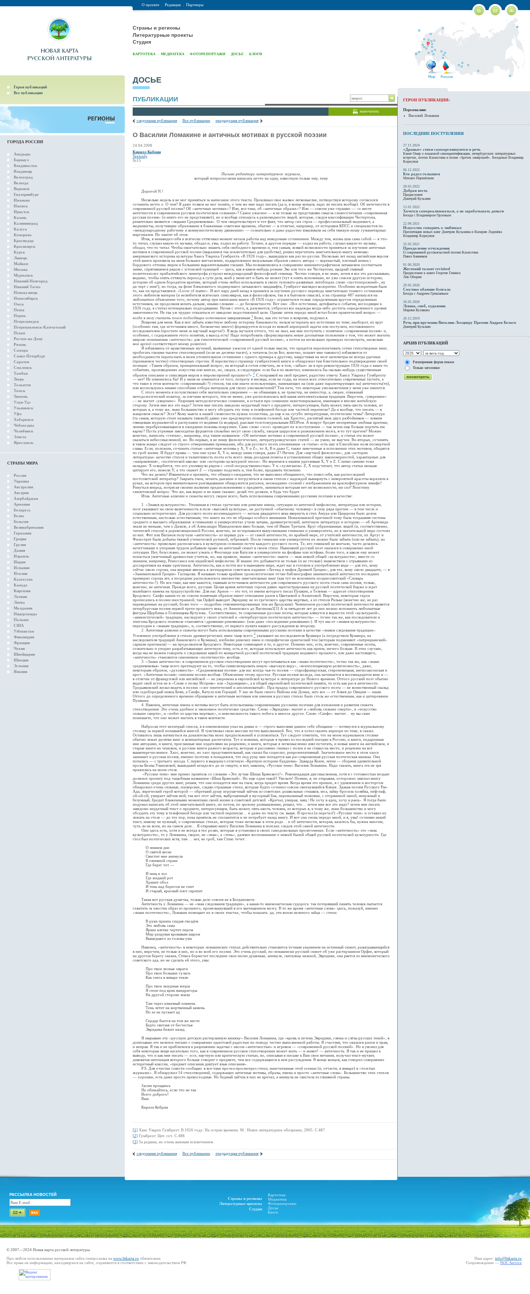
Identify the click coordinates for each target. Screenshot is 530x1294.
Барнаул (21, 160)
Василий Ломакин (423, 115)
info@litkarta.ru (508, 1258)
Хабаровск (24, 419)
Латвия (20, 596)
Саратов (21, 362)
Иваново (22, 200)
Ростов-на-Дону (28, 338)
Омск (19, 304)
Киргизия (22, 591)
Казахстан (23, 579)
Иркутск (21, 212)
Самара (21, 350)
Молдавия (23, 608)
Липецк (20, 258)
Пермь (20, 315)
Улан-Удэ (22, 402)
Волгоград (23, 177)
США (19, 625)
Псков (19, 333)
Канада (20, 585)
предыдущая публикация (237, 120)
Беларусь (22, 510)
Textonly (140, 156)
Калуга (20, 229)
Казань (20, 217)
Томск (19, 390)
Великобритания (29, 527)
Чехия (19, 648)
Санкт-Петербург (29, 356)
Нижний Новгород (31, 281)
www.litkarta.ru (126, 1258)
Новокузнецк (25, 292)
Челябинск (23, 431)
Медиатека (172, 54)
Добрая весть (415, 190)
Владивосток (25, 165)
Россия (20, 475)
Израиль (21, 556)
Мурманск (23, 275)
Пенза (19, 310)
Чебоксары (24, 425)
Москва (21, 269)
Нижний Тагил (27, 287)
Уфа (18, 413)
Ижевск (21, 206)
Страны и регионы (156, 28)
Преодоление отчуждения (426, 248)
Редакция (173, 5)
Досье (237, 54)
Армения (22, 504)
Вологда (21, 183)
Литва (19, 602)
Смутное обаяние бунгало (427, 289)
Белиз (19, 516)
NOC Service (511, 1262)
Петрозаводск (26, 321)
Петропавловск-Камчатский (40, 327)
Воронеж (22, 188)
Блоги (255, 54)
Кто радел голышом (421, 174)
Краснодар (24, 240)
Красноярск (24, 246)
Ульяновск (23, 408)
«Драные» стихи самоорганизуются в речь (442, 149)
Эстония (21, 666)
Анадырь (22, 154)
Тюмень (21, 396)
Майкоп (21, 263)
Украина (21, 481)
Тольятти (22, 385)
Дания (19, 550)
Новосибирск (26, 298)
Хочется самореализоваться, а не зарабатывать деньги (453, 211)
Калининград (26, 223)
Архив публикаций (425, 343)
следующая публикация (157, 120)
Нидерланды (25, 614)
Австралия (23, 487)
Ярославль (24, 442)
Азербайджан (26, 498)
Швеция (21, 660)
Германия (22, 533)
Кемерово (23, 235)
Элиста (20, 437)
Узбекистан (24, 631)
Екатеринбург (26, 194)
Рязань (20, 344)
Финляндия (24, 637)
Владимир (23, 171)
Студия (142, 42)
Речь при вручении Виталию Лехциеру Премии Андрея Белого (459, 322)
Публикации (155, 99)
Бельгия (21, 521)
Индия (20, 562)
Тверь (19, 379)
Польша (21, 619)
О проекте (150, 5)
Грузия (20, 544)
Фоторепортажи (207, 54)
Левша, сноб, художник (424, 306)
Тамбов (21, 373)
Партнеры (194, 5)
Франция (22, 643)
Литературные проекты (163, 35)
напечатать (369, 111)
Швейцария (24, 654)
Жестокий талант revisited (426, 269)
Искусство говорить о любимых (432, 227)
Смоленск (23, 367)
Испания (22, 567)
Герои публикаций (30, 87)
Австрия (21, 492)
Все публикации (28, 93)
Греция (20, 539)
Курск (19, 252)
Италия (20, 573)
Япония (20, 671)
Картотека (144, 54)
